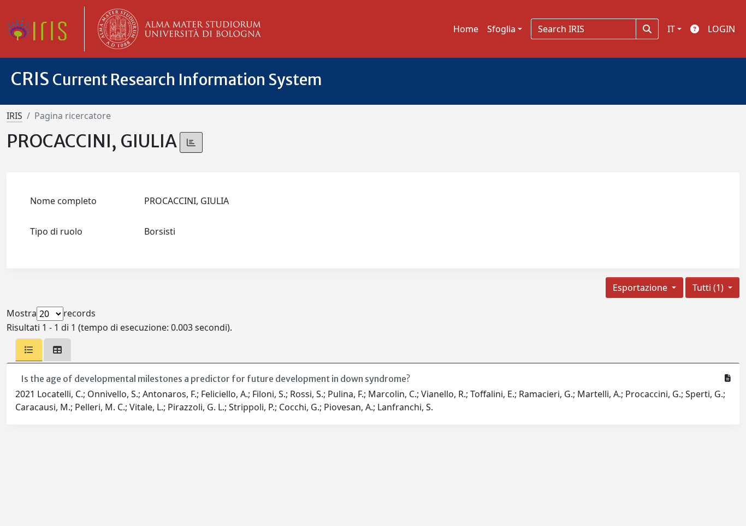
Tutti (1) (709, 288)
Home (465, 29)
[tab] (29, 349)
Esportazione (641, 288)
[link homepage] (41, 29)
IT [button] (671, 29)
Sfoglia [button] (501, 29)
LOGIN (721, 29)
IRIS (14, 116)
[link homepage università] (177, 29)
